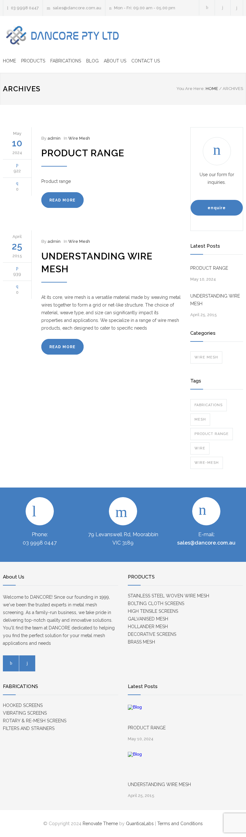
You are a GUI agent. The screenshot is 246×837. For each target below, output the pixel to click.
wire (199, 448)
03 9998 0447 (25, 7)
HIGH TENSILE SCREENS (153, 611)
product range (211, 434)
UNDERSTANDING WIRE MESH (215, 299)
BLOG (92, 60)
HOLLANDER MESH (148, 626)
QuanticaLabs (140, 823)
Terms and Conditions (180, 823)
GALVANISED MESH (148, 618)
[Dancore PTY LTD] (62, 35)
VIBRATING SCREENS (25, 713)
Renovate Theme (100, 823)
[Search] (237, 8)
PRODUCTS (33, 60)
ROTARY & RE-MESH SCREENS (34, 720)
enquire (217, 208)
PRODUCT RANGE (82, 153)
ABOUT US (115, 60)
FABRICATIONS (65, 60)
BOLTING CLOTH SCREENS (156, 603)
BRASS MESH (141, 641)
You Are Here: (190, 88)
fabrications (208, 405)
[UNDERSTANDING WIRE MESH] (142, 766)
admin (54, 138)
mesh (200, 419)
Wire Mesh (79, 138)
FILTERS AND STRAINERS (28, 728)
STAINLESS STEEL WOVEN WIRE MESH (168, 595)
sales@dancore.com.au (77, 7)
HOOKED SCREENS (23, 705)
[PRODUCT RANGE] (142, 714)
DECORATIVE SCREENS (152, 634)
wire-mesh (206, 463)
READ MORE (62, 200)
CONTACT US (145, 60)
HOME (9, 60)
